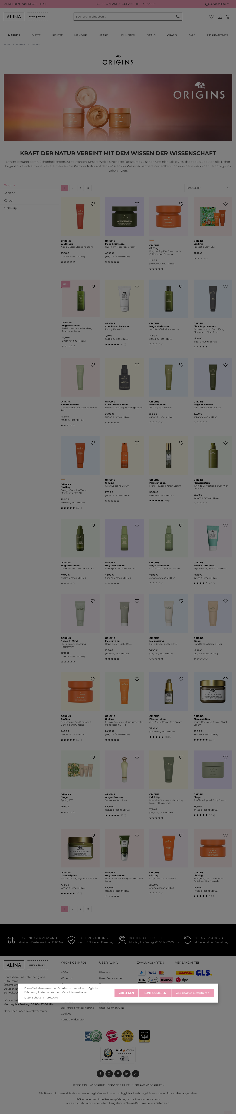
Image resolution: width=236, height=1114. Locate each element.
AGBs (64, 972)
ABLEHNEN (126, 993)
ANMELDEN (12, 4)
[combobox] (124, 17)
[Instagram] (118, 1073)
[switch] (124, 1058)
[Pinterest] (109, 1073)
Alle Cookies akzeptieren (192, 993)
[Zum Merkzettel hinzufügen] (93, 204)
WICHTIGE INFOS (74, 962)
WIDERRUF (97, 1085)
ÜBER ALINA (108, 962)
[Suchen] (178, 17)
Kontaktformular (36, 1011)
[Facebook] (100, 1073)
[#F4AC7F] (151, 240)
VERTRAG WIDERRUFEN (148, 1085)
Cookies (66, 1013)
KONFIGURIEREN (155, 993)
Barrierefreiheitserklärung (77, 1007)
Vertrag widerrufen (73, 1019)
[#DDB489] (63, 479)
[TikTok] (135, 1073)
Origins (9, 185)
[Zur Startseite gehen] (26, 16)
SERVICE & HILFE (119, 1085)
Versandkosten (106, 1093)
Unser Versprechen (111, 978)
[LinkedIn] (127, 1073)
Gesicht (9, 193)
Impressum (50, 997)
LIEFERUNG (79, 1085)
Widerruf (66, 978)
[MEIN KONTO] (220, 17)
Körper (9, 200)
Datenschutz (32, 997)
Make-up (10, 208)
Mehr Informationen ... (76, 992)
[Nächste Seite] (80, 188)
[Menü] (133, 1048)
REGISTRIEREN (37, 4)
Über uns (105, 972)
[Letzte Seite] (88, 188)
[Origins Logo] (118, 60)
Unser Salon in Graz (111, 1007)
